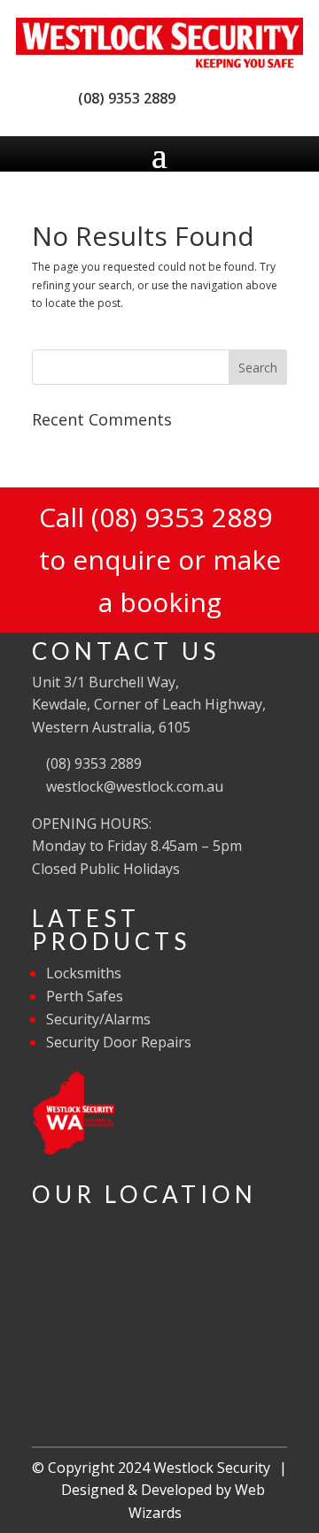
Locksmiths (83, 973)
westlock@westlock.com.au (133, 786)
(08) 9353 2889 (123, 98)
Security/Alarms (98, 1019)
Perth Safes (84, 996)
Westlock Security (211, 1467)
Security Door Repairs (118, 1042)
